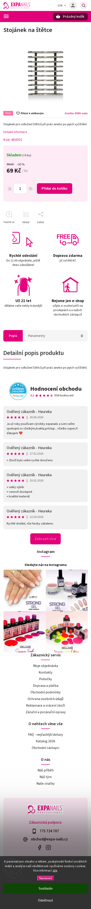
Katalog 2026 (45, 741)
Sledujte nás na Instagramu (46, 564)
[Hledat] (84, 5)
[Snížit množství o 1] (10, 189)
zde (55, 871)
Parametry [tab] (36, 335)
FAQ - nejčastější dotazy (45, 734)
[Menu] (6, 16)
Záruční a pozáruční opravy (46, 712)
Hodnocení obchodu (56, 389)
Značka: (76, 113)
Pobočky (45, 679)
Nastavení (45, 878)
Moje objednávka (45, 665)
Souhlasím (46, 888)
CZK (60, 5)
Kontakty (45, 672)
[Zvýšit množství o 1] (30, 189)
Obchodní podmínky (45, 692)
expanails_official (48, 847)
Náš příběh (46, 770)
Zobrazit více (45, 538)
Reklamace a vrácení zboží (45, 705)
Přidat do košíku (54, 188)
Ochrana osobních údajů (45, 698)
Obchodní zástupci (45, 747)
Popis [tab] (13, 335)
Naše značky (45, 783)
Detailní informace (15, 132)
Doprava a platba (45, 685)
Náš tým (46, 777)
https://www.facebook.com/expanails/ (39, 847)
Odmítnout (45, 900)
